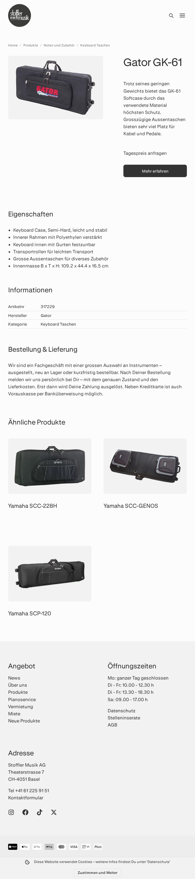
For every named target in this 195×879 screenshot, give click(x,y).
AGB (112, 724)
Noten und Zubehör (59, 45)
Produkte (30, 45)
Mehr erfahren (155, 170)
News (14, 677)
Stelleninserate (124, 717)
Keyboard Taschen (95, 45)
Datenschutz (121, 710)
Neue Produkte (24, 720)
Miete (14, 713)
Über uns (17, 684)
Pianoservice (22, 699)
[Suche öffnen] (171, 15)
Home (13, 45)
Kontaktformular (25, 797)
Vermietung (20, 706)
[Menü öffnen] (182, 15)
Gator (46, 315)
